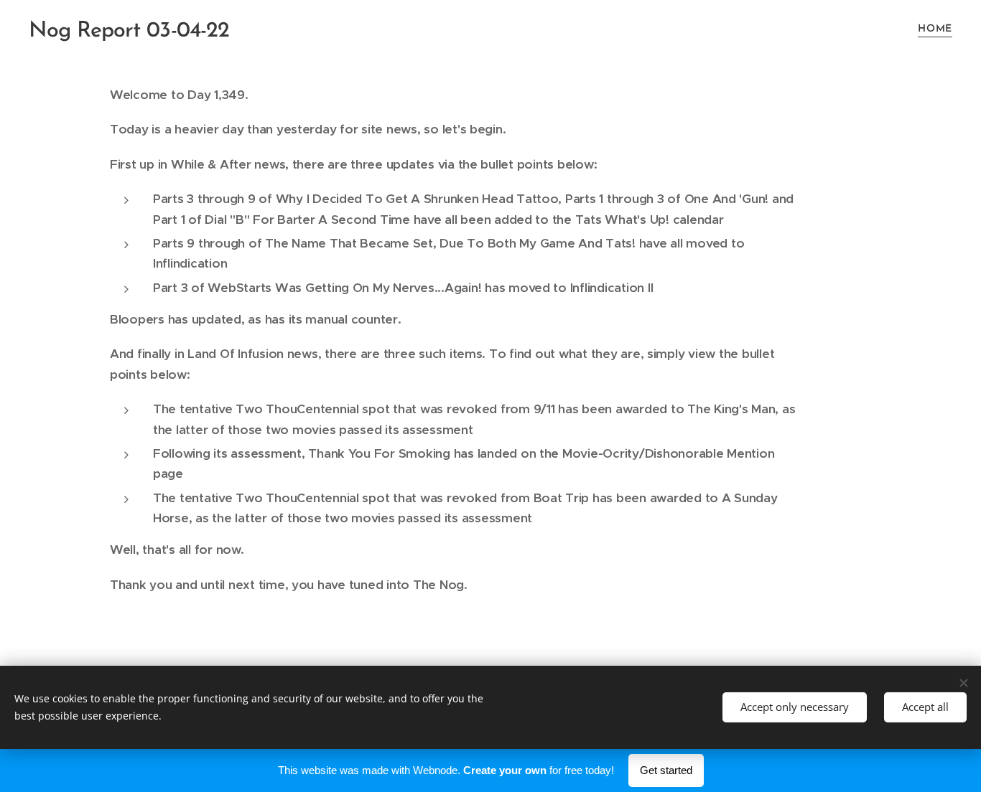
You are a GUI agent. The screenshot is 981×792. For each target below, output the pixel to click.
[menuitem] (933, 29)
